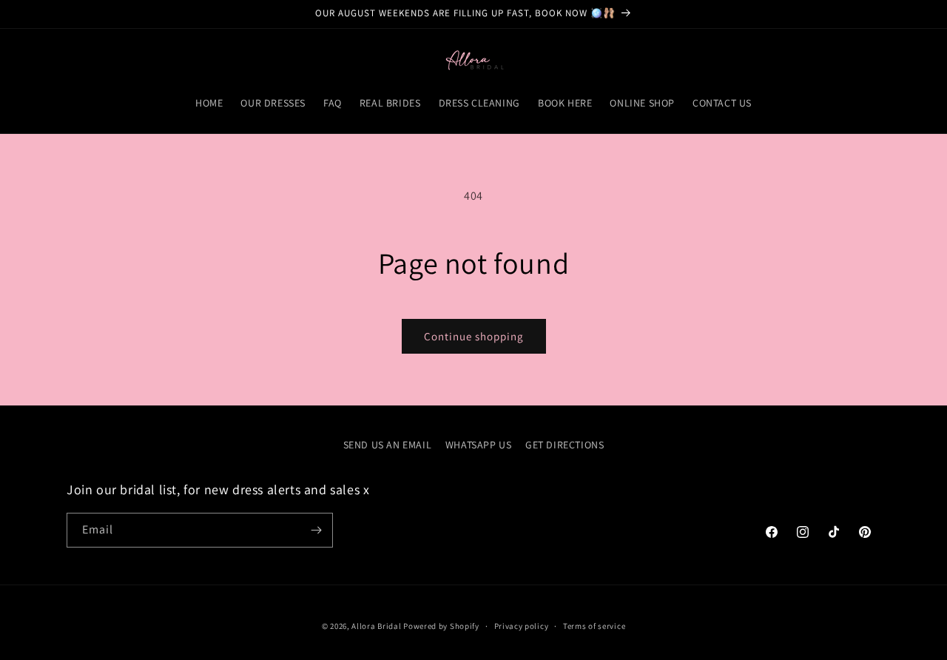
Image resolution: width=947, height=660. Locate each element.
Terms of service (594, 626)
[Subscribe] (316, 530)
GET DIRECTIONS (564, 444)
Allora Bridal (376, 626)
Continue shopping (474, 336)
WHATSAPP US (478, 444)
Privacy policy (521, 626)
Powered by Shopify (441, 626)
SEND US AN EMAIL (387, 444)
